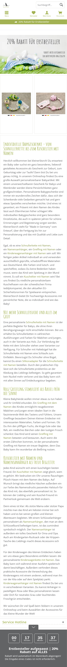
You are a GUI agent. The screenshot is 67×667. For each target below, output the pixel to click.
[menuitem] (60, 13)
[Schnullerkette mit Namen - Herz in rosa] (50, 104)
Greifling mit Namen (44, 249)
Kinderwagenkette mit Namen (37, 559)
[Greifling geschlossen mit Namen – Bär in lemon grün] (16, 104)
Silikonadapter (30, 361)
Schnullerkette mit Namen (35, 245)
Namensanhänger (17, 249)
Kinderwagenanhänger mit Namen (26, 253)
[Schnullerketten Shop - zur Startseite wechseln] (16, 5)
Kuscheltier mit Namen (36, 276)
